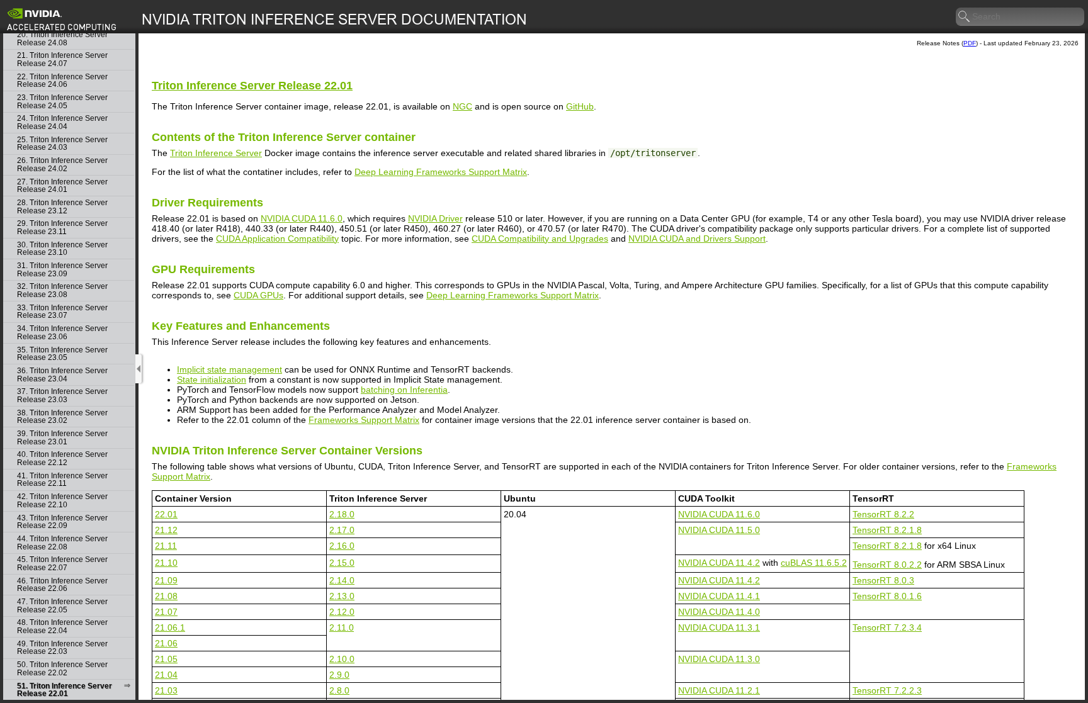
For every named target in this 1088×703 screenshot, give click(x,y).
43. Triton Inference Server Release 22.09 (62, 522)
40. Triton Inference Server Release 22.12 (62, 458)
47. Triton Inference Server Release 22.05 (62, 606)
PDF (969, 43)
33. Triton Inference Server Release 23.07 (62, 312)
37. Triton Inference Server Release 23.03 (62, 395)
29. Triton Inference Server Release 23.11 (62, 227)
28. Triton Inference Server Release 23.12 (62, 207)
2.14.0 (341, 580)
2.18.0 (341, 514)
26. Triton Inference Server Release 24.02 (62, 164)
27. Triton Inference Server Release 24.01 (62, 186)
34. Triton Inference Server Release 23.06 (62, 332)
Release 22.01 (252, 85)
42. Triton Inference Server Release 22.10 (62, 501)
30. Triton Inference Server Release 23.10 (62, 249)
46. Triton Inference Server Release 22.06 (62, 585)
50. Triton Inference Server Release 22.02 (62, 669)
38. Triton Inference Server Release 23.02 (62, 417)
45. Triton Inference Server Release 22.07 (62, 563)
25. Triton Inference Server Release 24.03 (62, 144)
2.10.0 (341, 659)
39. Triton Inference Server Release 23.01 (62, 438)
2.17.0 (341, 530)
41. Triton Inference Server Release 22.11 (62, 480)
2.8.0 (339, 690)
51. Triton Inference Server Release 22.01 (64, 690)
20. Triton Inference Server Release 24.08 (62, 39)
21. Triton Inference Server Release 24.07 (62, 59)
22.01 (166, 514)
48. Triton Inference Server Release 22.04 (62, 626)
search (964, 17)
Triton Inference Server (216, 153)
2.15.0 (341, 563)
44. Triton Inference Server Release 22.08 (62, 543)
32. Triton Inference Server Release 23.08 (62, 290)
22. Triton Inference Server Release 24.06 (62, 81)
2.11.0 (341, 627)
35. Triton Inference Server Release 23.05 (62, 354)
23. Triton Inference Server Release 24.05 (62, 102)
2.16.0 (341, 546)
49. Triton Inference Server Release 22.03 (62, 648)
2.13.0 (341, 596)
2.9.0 (339, 675)
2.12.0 (341, 612)
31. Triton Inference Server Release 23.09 (62, 270)
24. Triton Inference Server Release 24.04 (62, 122)
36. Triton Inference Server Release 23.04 (62, 375)
